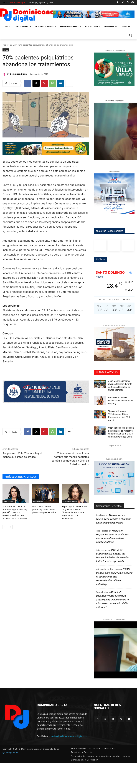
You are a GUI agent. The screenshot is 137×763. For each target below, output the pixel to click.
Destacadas (9, 501)
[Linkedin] (60, 83)
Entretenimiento (70, 501)
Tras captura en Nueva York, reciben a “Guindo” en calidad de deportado (113, 519)
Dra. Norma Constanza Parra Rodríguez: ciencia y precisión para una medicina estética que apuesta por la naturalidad (15, 512)
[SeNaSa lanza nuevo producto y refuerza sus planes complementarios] (45, 493)
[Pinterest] (44, 83)
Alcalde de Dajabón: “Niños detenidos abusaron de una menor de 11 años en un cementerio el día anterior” (112, 599)
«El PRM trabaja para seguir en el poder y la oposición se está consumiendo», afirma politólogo (114, 576)
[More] (69, 83)
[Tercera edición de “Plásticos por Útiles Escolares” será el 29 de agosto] (100, 414)
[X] (36, 83)
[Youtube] (132, 3)
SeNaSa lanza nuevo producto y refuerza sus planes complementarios (44, 509)
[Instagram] (127, 3)
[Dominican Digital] (4, 74)
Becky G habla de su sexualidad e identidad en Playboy (120, 400)
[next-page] (10, 527)
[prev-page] (4, 527)
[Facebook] (118, 3)
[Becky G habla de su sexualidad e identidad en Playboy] (100, 400)
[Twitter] (123, 3)
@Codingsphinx (10, 752)
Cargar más (113, 445)
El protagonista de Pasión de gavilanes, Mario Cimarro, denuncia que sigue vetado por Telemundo (74, 512)
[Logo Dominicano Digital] (26, 15)
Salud (13, 44)
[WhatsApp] (52, 83)
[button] (130, 35)
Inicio (5, 44)
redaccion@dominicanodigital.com (69, 736)
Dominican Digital (18, 73)
